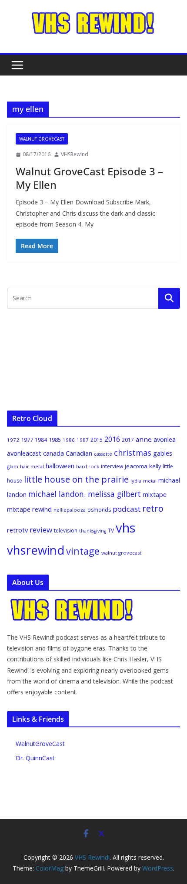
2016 (112, 439)
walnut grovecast (121, 552)
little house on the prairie (76, 479)
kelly (155, 466)
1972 (13, 440)
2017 (128, 440)
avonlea (165, 439)
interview (112, 466)
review (41, 530)
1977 (27, 440)
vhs (126, 527)
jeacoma (136, 466)
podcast (126, 509)
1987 (83, 440)
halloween (60, 465)
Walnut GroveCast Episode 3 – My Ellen (89, 178)
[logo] (72, 602)
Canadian (79, 453)
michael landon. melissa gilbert (84, 494)
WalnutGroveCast (40, 743)
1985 (55, 440)
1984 (41, 440)
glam (12, 466)
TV (111, 530)
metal (150, 480)
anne (144, 439)
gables (162, 453)
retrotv (17, 530)
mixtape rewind (29, 509)
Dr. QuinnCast (35, 758)
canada (53, 453)
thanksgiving (92, 531)
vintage (83, 551)
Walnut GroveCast (41, 139)
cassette (103, 454)
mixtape (155, 494)
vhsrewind (35, 550)
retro (153, 508)
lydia (135, 480)
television (65, 530)
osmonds (99, 509)
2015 (96, 440)
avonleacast (24, 453)
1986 (69, 440)
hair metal (32, 466)
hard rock (87, 466)
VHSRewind (74, 154)
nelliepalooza (69, 509)
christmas (132, 452)
